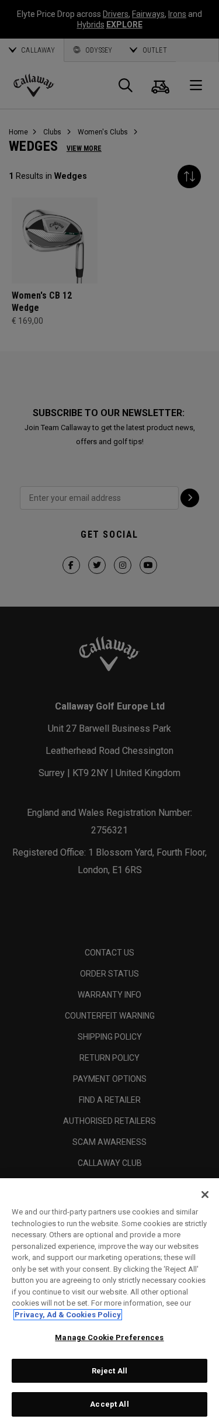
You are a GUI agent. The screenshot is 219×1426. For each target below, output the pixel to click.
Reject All (109, 1370)
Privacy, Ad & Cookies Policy (68, 1314)
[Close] (205, 1194)
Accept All (109, 1404)
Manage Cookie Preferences (109, 1337)
